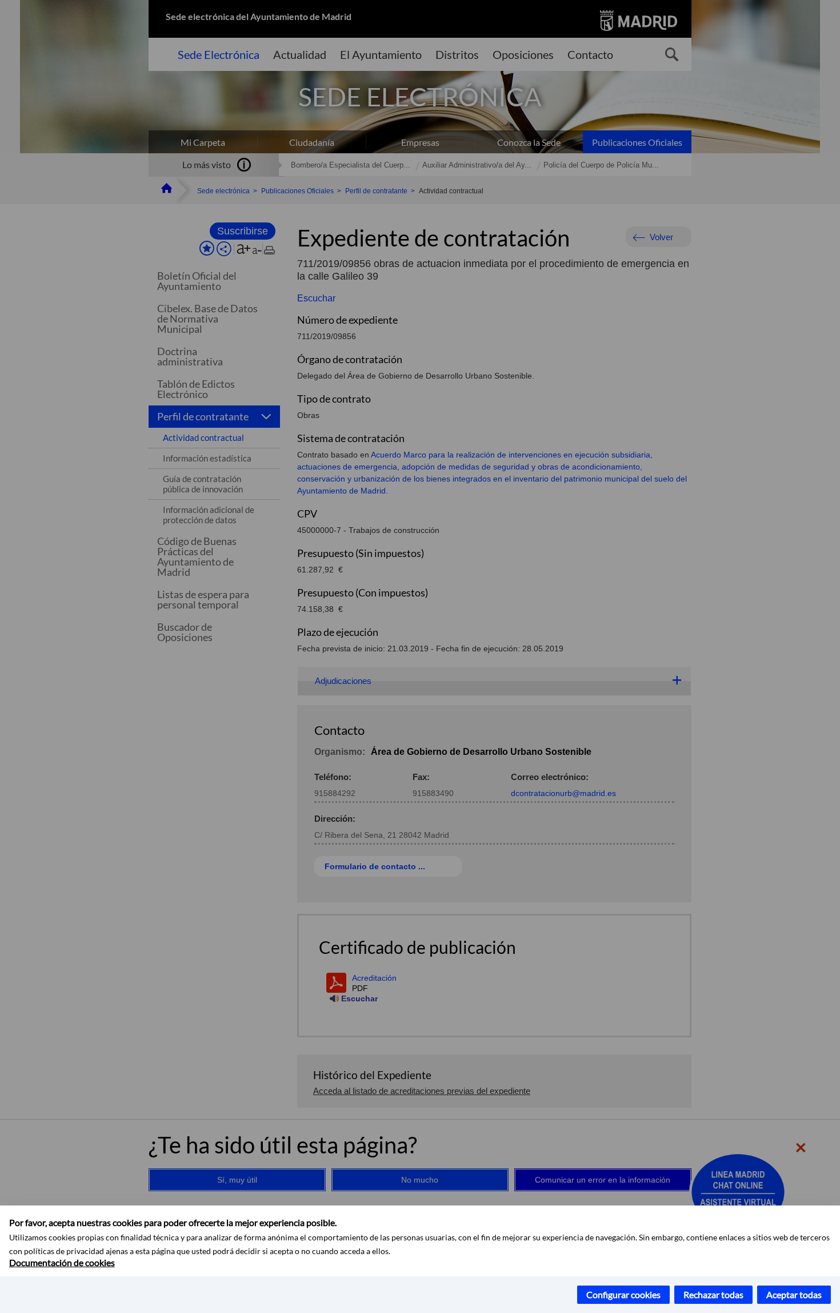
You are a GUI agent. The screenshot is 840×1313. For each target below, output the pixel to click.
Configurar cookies (623, 1294)
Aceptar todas (794, 1294)
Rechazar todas (713, 1294)
